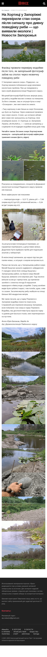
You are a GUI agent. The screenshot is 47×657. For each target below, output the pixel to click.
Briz (23, 3)
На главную (5, 10)
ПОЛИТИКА (6, 634)
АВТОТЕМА (26, 634)
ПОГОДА (36, 634)
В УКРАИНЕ (6, 632)
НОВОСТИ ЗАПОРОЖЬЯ (19, 10)
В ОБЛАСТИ (28, 629)
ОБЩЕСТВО (34, 632)
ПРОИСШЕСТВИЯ (19, 632)
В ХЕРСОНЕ (16, 629)
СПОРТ (15, 634)
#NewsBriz (5, 629)
